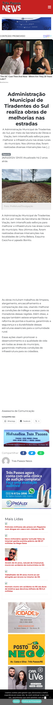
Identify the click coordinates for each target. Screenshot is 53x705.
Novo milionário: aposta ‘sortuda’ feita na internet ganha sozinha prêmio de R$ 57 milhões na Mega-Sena (25, 541)
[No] (50, 697)
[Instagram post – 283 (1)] (26, 683)
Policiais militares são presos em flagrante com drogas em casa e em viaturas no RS (25, 528)
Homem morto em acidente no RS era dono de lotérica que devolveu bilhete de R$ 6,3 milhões (25, 589)
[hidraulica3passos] (26, 438)
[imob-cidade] (26, 617)
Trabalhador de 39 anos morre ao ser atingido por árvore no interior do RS (22, 576)
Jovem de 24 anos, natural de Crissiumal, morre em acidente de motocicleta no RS (24, 564)
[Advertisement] (26, 270)
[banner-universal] (26, 24)
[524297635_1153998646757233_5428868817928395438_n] (26, 488)
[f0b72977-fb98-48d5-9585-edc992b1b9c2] (26, 649)
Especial (6, 154)
